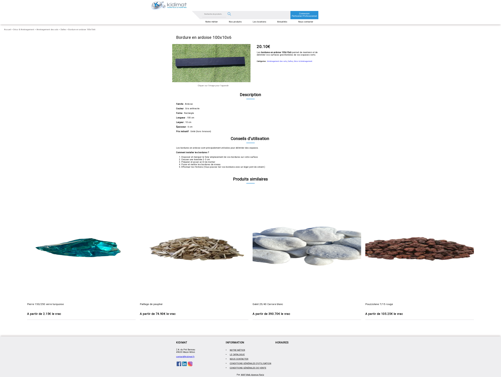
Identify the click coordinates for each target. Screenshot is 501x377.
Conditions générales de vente (248, 368)
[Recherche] (229, 14)
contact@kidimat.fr (185, 356)
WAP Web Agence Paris (252, 374)
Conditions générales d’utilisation (250, 363)
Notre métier (211, 22)
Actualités (282, 22)
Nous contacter (305, 22)
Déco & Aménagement (23, 29)
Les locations (259, 22)
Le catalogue (237, 354)
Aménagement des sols (47, 29)
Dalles (63, 29)
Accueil (7, 29)
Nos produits (235, 22)
